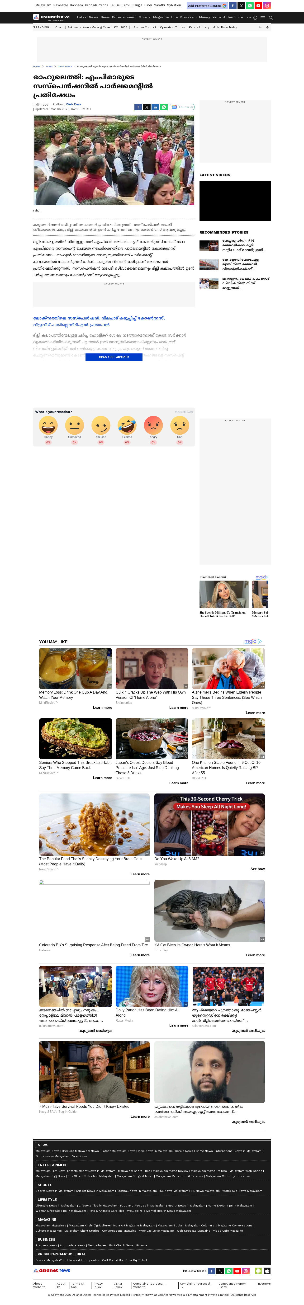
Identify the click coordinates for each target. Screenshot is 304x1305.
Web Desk (73, 104)
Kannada (76, 5)
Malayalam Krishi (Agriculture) (90, 1225)
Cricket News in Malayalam (95, 1190)
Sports (145, 17)
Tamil (126, 5)
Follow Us (186, 107)
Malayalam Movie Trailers (209, 1171)
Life (174, 17)
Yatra (217, 17)
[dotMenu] (249, 17)
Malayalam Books (170, 1225)
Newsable (60, 5)
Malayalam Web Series (245, 1171)
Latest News (87, 17)
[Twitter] (241, 5)
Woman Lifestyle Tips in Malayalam (61, 1210)
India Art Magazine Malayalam (134, 1225)
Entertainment (124, 17)
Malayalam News (47, 1151)
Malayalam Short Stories (82, 1230)
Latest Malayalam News (118, 1151)
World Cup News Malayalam (242, 1190)
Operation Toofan (172, 27)
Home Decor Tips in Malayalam (230, 1205)
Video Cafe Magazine (228, 1230)
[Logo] (53, 17)
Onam (59, 27)
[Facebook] (233, 5)
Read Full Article (114, 357)
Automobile (233, 17)
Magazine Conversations (235, 1225)
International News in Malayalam (238, 1151)
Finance (141, 1245)
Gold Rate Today (225, 27)
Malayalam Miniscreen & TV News (179, 1176)
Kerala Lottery (199, 27)
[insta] (267, 5)
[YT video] (258, 5)
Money (204, 17)
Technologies (97, 1245)
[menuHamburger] (263, 18)
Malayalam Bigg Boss (50, 1176)
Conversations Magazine (119, 1230)
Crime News (204, 1151)
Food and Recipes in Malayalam (142, 1205)
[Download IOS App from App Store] (267, 1271)
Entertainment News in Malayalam (91, 1171)
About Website (39, 1285)
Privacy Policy (98, 1285)
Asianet (51, 1270)
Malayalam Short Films (134, 1171)
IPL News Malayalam (205, 1190)
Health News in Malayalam (186, 1205)
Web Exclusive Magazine (156, 1230)
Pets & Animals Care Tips (106, 1210)
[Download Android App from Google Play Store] (258, 1271)
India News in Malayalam (155, 1151)
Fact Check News (121, 1245)
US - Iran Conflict (144, 27)
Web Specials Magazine (193, 1230)
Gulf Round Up (112, 1260)
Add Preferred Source (204, 6)
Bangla (137, 5)
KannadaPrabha (96, 5)
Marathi (159, 5)
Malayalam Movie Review (170, 1171)
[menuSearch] (271, 18)
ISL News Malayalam (173, 1190)
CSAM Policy (118, 1285)
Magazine (161, 17)
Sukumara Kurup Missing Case (88, 27)
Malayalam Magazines (51, 1225)
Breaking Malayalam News (80, 1151)
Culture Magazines (49, 1230)
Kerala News (184, 1151)
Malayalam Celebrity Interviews (228, 1176)
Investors (264, 1283)
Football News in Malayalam (137, 1190)
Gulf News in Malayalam (53, 1156)
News (105, 17)
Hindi (148, 5)
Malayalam (43, 5)
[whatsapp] (250, 5)
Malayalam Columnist (200, 1225)
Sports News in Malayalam (54, 1190)
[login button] (256, 18)
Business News (46, 1245)
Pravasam (188, 17)
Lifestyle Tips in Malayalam (98, 1205)
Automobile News (72, 1245)
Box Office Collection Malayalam (91, 1176)
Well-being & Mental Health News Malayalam (159, 1210)
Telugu (115, 5)
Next (267, 27)
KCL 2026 (121, 27)
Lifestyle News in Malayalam (56, 1205)
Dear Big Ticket (136, 1260)
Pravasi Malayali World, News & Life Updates (68, 1260)
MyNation (174, 5)
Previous (260, 27)
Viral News (79, 1156)
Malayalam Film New (50, 1171)
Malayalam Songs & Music (135, 1176)
